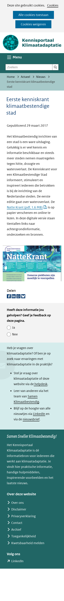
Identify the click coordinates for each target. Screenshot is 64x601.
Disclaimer (18, 509)
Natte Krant (25, 207)
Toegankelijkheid (23, 536)
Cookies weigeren (33, 24)
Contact (16, 523)
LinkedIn (39, 414)
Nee (15, 334)
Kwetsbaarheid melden (27, 543)
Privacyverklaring (23, 516)
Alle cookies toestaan (33, 15)
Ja (13, 327)
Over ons (17, 503)
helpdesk (40, 384)
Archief (16, 530)
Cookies (52, 5)
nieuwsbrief (31, 419)
